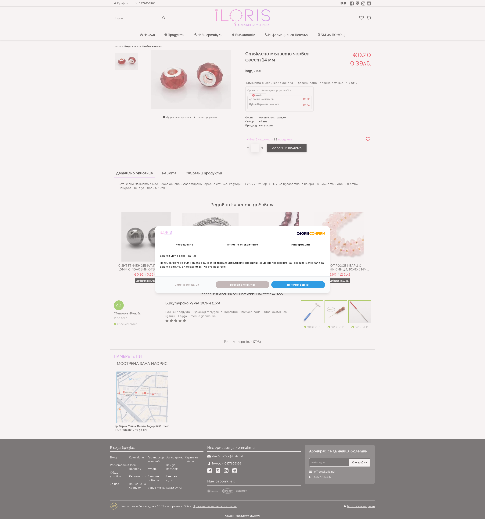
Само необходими (187, 284)
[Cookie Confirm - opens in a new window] (311, 233)
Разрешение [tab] (184, 244)
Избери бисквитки (242, 284)
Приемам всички (298, 284)
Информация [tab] (300, 244)
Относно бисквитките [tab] (242, 244)
